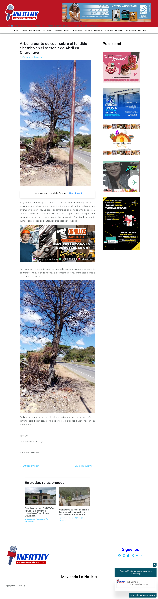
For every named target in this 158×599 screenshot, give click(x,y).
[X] (132, 555)
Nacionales (47, 30)
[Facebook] (119, 555)
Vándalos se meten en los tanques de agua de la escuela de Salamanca (74, 512)
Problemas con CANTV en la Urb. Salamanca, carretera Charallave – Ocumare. (40, 512)
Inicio (15, 30)
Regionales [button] (34, 30)
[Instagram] (124, 555)
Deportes (98, 30)
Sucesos (88, 30)
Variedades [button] (76, 30)
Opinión (109, 30)
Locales (23, 30)
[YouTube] (137, 555)
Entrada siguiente (85, 466)
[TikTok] (128, 555)
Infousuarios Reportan (136, 30)
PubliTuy (119, 30)
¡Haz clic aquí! (75, 193)
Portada (9, 26)
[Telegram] (141, 555)
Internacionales (61, 30)
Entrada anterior (29, 466)
